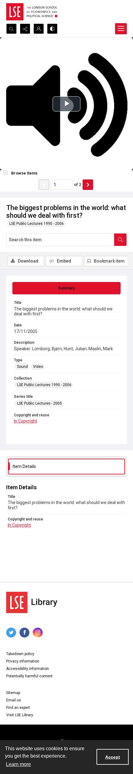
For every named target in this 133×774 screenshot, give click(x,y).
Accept (112, 757)
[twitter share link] (11, 632)
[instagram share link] (38, 632)
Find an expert (18, 707)
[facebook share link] (24, 632)
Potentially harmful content (29, 676)
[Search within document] (120, 239)
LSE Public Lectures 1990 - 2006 (36, 223)
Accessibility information (27, 669)
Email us (13, 700)
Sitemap (13, 693)
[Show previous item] (44, 184)
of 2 (77, 184)
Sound (22, 366)
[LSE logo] (31, 11)
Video (38, 366)
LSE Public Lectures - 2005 (39, 403)
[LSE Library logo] (31, 602)
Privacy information (22, 661)
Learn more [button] (18, 764)
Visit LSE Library (19, 715)
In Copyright (25, 421)
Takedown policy (20, 654)
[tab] (66, 288)
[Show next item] (88, 184)
